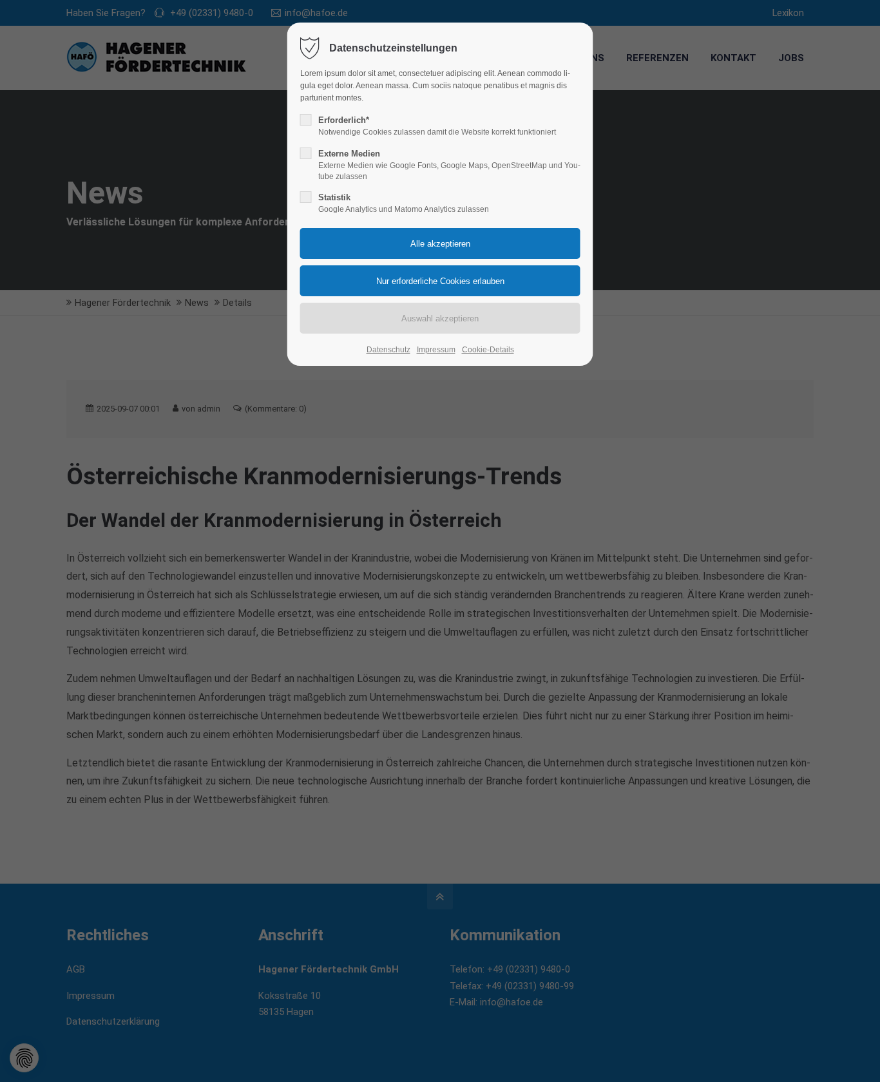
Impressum (436, 349)
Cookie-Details (488, 349)
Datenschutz (388, 349)
